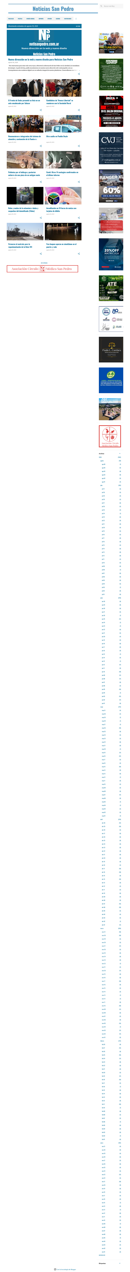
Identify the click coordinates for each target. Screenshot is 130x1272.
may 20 (104, 749)
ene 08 (103, 1227)
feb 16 (103, 1087)
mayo (101, 707)
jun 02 (103, 700)
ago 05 (103, 468)
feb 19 (103, 1076)
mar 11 (103, 1002)
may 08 (104, 791)
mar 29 (104, 939)
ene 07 (103, 1231)
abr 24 (103, 844)
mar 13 (103, 995)
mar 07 (103, 1016)
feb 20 (103, 1072)
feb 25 (103, 1055)
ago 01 (103, 482)
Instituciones (67, 18)
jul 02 (103, 591)
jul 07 (103, 573)
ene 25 (103, 1167)
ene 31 (103, 1146)
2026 (100, 457)
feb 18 (103, 1080)
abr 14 (103, 879)
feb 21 (103, 1069)
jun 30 (103, 601)
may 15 (103, 767)
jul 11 (103, 559)
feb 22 (103, 1065)
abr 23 (103, 847)
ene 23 (103, 1174)
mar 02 (104, 1034)
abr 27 (103, 833)
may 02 (104, 812)
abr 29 (103, 826)
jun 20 (103, 636)
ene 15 (103, 1203)
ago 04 (103, 471)
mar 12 (103, 999)
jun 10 (103, 672)
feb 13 (103, 1097)
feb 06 (103, 1122)
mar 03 (104, 1030)
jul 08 (103, 570)
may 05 (104, 802)
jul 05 (103, 580)
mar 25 (104, 953)
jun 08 (103, 679)
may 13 (103, 774)
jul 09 (103, 566)
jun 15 (103, 654)
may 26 (104, 728)
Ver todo (78, 26)
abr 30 (103, 823)
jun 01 (103, 703)
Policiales (11, 18)
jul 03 (103, 587)
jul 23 (103, 517)
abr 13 (103, 883)
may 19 (103, 753)
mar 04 (104, 1027)
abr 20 (103, 858)
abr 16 (103, 872)
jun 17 (103, 647)
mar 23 (104, 960)
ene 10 (103, 1220)
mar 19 (103, 974)
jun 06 (103, 686)
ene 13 (103, 1210)
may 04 (104, 805)
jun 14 (103, 658)
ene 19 (103, 1189)
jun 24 (103, 622)
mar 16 (103, 985)
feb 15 (103, 1090)
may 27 (103, 724)
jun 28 (103, 608)
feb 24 (103, 1058)
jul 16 (103, 542)
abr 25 (103, 840)
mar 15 (103, 988)
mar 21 (103, 967)
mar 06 (104, 1020)
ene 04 (103, 1241)
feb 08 (103, 1115)
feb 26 (103, 1051)
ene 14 (103, 1206)
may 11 (103, 781)
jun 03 (103, 696)
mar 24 (104, 956)
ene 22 (103, 1178)
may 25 (104, 731)
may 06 (104, 798)
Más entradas (44, 263)
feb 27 (103, 1048)
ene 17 (103, 1196)
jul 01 (103, 594)
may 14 (103, 770)
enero (101, 1143)
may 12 (103, 777)
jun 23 (103, 626)
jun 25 (103, 619)
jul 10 (103, 563)
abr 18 (103, 865)
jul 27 (103, 503)
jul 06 (103, 577)
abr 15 (103, 876)
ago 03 (103, 475)
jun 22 (103, 629)
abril (101, 819)
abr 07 (103, 904)
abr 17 (103, 869)
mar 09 (104, 1009)
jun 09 (103, 675)
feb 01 (103, 1139)
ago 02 (103, 478)
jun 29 (103, 605)
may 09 (104, 788)
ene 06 (103, 1234)
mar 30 (104, 935)
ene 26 (103, 1164)
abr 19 (103, 862)
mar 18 (103, 978)
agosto (102, 461)
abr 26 (103, 837)
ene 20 (103, 1185)
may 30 (104, 714)
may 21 (103, 745)
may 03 (104, 809)
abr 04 (103, 914)
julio (101, 485)
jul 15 (103, 545)
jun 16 (103, 651)
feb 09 (103, 1111)
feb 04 (103, 1129)
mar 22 (104, 963)
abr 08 (103, 900)
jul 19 (103, 531)
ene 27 (103, 1160)
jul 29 (103, 496)
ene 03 (103, 1245)
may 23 (104, 738)
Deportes (41, 18)
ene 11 (103, 1217)
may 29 (104, 717)
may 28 (104, 721)
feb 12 (103, 1101)
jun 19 (103, 640)
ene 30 (103, 1150)
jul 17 (103, 538)
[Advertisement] (89, 58)
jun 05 (103, 689)
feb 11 (103, 1104)
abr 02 (103, 921)
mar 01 (103, 1037)
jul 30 (103, 492)
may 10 (103, 784)
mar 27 (103, 946)
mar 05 (104, 1023)
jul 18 (103, 535)
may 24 (104, 735)
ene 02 (103, 1248)
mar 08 (104, 1013)
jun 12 (103, 665)
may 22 (104, 742)
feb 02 (103, 1136)
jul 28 (103, 499)
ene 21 (103, 1181)
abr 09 (103, 897)
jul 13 (103, 552)
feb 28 (103, 1044)
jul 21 (103, 524)
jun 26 (103, 615)
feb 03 (103, 1132)
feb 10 (103, 1108)
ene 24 (103, 1171)
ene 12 (103, 1213)
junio (101, 598)
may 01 (103, 816)
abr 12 (103, 886)
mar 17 (103, 981)
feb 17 (103, 1083)
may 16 (103, 763)
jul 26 (103, 506)
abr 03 (103, 918)
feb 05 (103, 1125)
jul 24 (103, 513)
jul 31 (103, 489)
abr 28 (103, 830)
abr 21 (103, 854)
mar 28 (104, 942)
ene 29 (103, 1153)
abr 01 (103, 925)
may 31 (103, 710)
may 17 (103, 760)
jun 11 (103, 668)
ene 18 (103, 1192)
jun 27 (103, 612)
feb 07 (103, 1118)
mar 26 (104, 949)
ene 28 (103, 1157)
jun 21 (103, 633)
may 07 (103, 795)
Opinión (50, 18)
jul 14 (103, 549)
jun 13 (103, 661)
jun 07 (103, 682)
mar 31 (103, 932)
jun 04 (103, 693)
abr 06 (103, 907)
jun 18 (103, 644)
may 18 (103, 756)
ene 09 (103, 1224)
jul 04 (103, 584)
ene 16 (103, 1199)
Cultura (58, 18)
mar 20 (104, 971)
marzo (101, 928)
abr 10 (103, 893)
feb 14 (103, 1094)
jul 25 (103, 510)
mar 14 (103, 992)
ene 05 (103, 1238)
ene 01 (103, 1252)
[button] (79, 74)
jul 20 (103, 527)
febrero (102, 1041)
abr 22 (103, 851)
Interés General (30, 18)
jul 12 (103, 556)
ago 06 (103, 464)
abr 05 (103, 911)
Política (20, 18)
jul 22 (103, 520)
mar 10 (103, 1006)
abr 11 (103, 890)
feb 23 (103, 1062)
